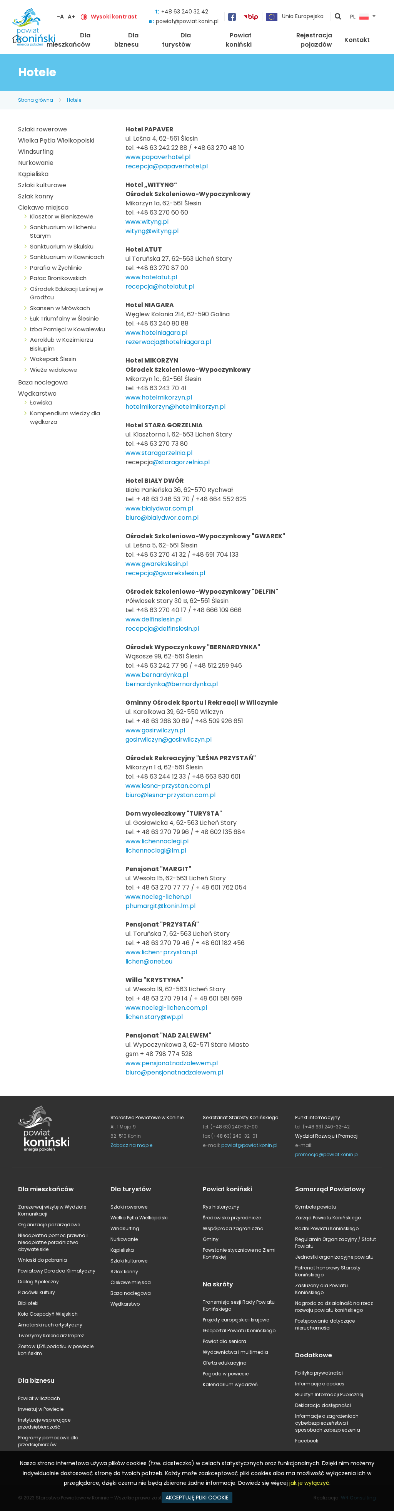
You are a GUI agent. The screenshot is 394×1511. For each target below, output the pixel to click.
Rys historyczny (221, 1207)
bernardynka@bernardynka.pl (171, 684)
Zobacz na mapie (131, 1145)
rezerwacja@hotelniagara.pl (168, 341)
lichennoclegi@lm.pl (155, 850)
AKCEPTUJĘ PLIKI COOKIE (197, 1497)
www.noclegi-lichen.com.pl (166, 1007)
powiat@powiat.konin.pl (187, 21)
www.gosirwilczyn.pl (155, 730)
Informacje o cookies (319, 1383)
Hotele (74, 100)
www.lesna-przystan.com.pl (167, 785)
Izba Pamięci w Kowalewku (67, 329)
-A (60, 16)
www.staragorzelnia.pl (158, 452)
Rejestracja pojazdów (314, 40)
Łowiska (41, 402)
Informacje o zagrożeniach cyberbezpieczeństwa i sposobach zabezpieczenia (327, 1423)
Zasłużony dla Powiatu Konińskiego (321, 1289)
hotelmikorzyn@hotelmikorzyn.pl (175, 406)
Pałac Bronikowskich (58, 278)
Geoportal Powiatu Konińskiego (239, 1330)
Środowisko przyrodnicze (232, 1217)
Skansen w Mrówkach (60, 308)
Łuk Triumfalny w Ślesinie (64, 318)
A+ (71, 16)
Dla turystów (176, 40)
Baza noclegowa (43, 382)
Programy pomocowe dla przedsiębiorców (48, 1441)
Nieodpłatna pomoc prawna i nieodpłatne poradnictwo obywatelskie (53, 1242)
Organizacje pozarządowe (49, 1224)
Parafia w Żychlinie (56, 268)
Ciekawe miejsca (43, 207)
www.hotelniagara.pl (156, 332)
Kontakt (357, 39)
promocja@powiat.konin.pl (327, 1154)
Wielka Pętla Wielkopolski (56, 140)
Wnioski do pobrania (42, 1260)
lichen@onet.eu (148, 961)
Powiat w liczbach (39, 1398)
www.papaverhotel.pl (157, 157)
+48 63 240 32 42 (184, 11)
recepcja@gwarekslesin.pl (165, 573)
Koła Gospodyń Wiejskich (48, 1314)
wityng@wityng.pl (152, 231)
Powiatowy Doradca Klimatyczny (56, 1271)
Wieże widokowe (53, 370)
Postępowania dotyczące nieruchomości (325, 1324)
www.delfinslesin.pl (153, 619)
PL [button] (353, 16)
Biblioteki (28, 1303)
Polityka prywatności (319, 1373)
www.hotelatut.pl (151, 277)
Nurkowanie (35, 162)
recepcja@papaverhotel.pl (166, 166)
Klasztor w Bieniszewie (61, 216)
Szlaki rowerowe (42, 129)
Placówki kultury (36, 1292)
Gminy (211, 1239)
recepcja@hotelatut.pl (159, 286)
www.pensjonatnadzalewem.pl (171, 1063)
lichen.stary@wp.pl (154, 1016)
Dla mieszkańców (68, 40)
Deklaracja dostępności (323, 1405)
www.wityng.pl (147, 221)
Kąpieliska (33, 174)
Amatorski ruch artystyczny (50, 1324)
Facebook (306, 1440)
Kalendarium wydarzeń (230, 1384)
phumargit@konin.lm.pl (160, 906)
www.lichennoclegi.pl (157, 841)
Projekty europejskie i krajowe (236, 1319)
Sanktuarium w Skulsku (61, 246)
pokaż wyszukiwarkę (338, 17)
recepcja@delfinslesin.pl (162, 628)
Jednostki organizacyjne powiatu (334, 1257)
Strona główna (35, 100)
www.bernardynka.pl (156, 674)
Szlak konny (35, 196)
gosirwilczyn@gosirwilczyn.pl (168, 739)
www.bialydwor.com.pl (159, 508)
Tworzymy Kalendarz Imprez (51, 1335)
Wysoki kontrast (114, 16)
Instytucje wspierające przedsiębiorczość (44, 1423)
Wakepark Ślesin (53, 359)
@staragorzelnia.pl (181, 462)
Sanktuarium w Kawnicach (67, 257)
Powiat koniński (239, 40)
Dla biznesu (126, 40)
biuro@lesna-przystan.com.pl (170, 795)
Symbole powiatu (315, 1207)
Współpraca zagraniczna (233, 1228)
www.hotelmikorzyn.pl (158, 397)
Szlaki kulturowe (42, 185)
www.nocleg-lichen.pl (158, 896)
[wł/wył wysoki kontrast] (84, 16)
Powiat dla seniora (224, 1341)
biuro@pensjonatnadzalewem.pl (174, 1072)
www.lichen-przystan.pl (161, 952)
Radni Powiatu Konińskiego (327, 1228)
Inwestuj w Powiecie (40, 1409)
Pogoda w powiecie (226, 1373)
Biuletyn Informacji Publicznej (329, 1394)
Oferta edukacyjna (225, 1363)
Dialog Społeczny (38, 1281)
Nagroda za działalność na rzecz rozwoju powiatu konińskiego (334, 1306)
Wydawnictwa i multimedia (235, 1352)
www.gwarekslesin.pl (156, 563)
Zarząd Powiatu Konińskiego (328, 1217)
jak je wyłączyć (309, 1483)
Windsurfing (35, 151)
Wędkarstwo (37, 393)
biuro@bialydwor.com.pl (162, 517)
